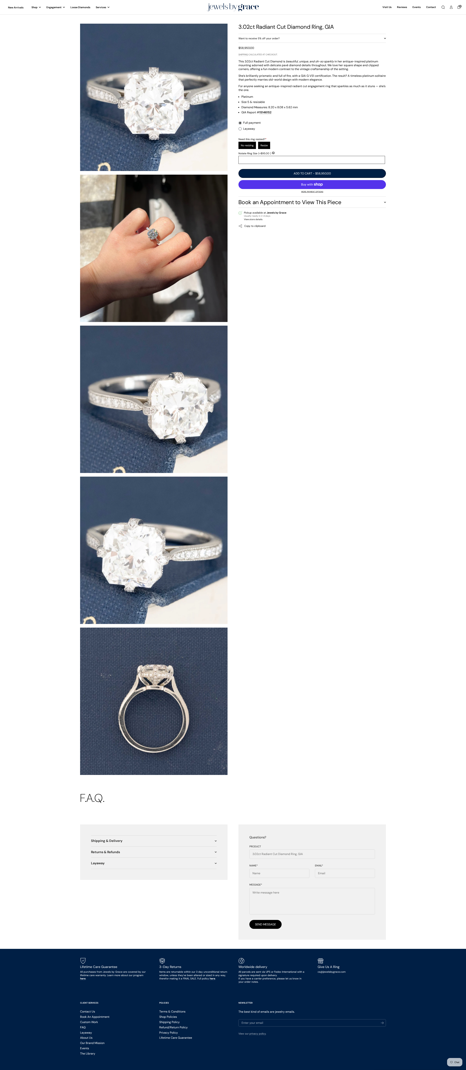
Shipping (243, 54)
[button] (443, 7)
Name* (253, 865)
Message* (255, 884)
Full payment (252, 123)
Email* (319, 865)
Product (255, 846)
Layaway (249, 129)
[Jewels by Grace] (233, 7)
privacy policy (257, 1033)
